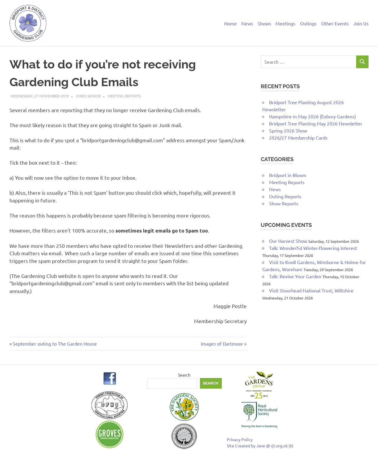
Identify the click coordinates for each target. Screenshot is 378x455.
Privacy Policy (240, 439)
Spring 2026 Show (288, 130)
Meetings (285, 23)
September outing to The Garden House (54, 343)
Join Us (361, 23)
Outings (308, 23)
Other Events (335, 23)
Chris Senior (88, 95)
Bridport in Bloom (287, 175)
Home (230, 23)
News (247, 23)
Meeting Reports (124, 95)
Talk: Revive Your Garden (295, 276)
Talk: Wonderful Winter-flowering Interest (313, 248)
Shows (264, 23)
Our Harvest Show (288, 241)
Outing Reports (285, 196)
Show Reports (283, 203)
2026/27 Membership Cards (298, 137)
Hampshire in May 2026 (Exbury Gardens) (312, 116)
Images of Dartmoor (222, 343)
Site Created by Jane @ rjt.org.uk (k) (260, 445)
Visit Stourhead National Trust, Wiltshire (311, 290)
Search (184, 374)
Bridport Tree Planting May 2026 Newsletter (315, 123)
